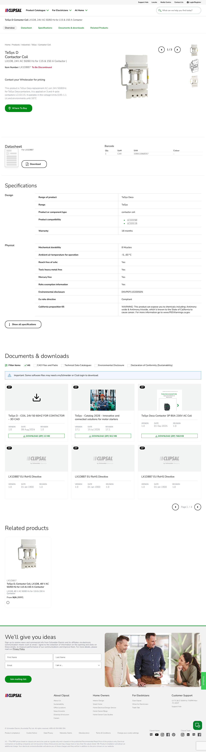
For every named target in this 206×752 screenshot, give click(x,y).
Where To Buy (19, 108)
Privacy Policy (19, 649)
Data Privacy (48, 733)
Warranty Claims (66, 733)
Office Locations (60, 707)
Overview (10, 27)
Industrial (25, 45)
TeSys (34, 45)
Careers (56, 718)
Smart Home (97, 704)
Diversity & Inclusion (61, 714)
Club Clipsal (136, 700)
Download (35, 164)
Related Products (99, 27)
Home (7, 45)
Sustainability (59, 704)
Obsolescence (84, 733)
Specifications (45, 27)
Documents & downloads (71, 27)
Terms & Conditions (103, 733)
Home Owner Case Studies (103, 714)
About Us (57, 700)
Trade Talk (136, 707)
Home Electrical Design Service (104, 707)
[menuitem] (37, 10)
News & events (59, 711)
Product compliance (12, 733)
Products (16, 45)
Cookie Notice (31, 733)
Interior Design (98, 700)
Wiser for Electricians (140, 704)
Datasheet (26, 27)
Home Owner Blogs (100, 711)
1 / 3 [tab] (169, 49)
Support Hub (176, 706)
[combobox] (77, 665)
